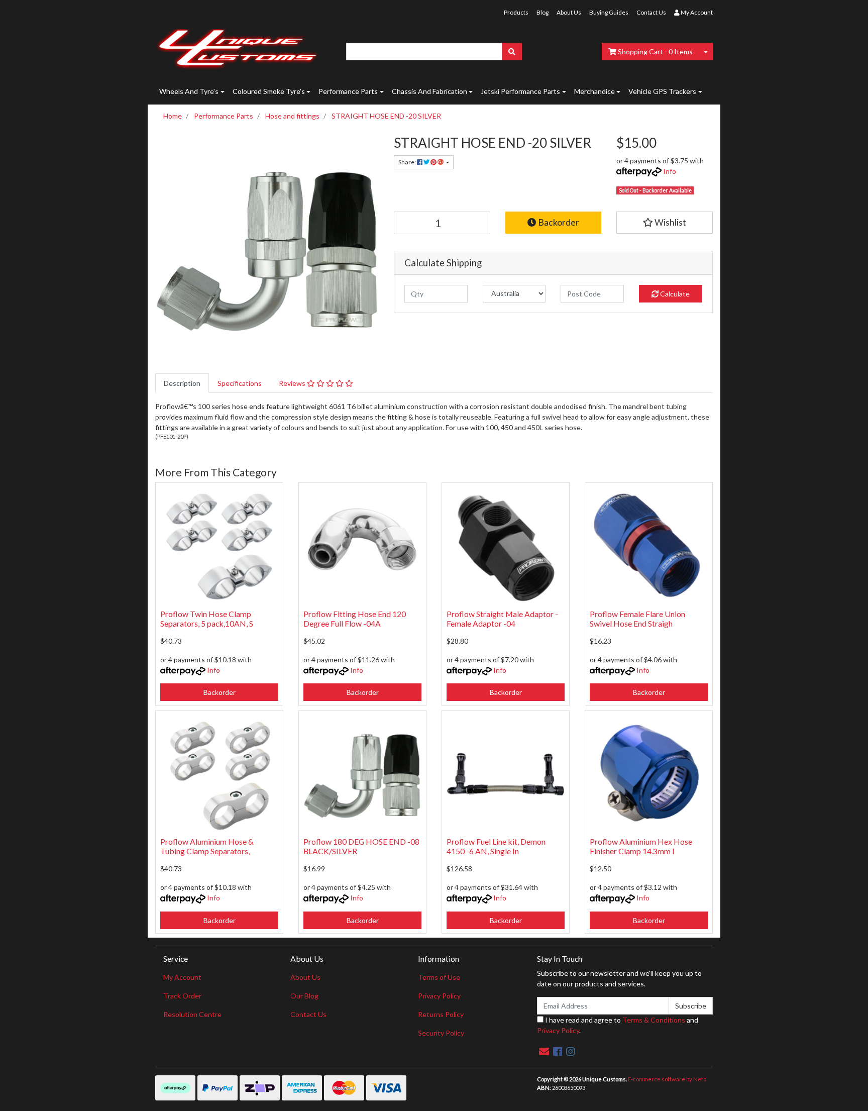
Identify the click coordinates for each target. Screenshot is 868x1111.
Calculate (674, 293)
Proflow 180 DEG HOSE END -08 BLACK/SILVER (361, 846)
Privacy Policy (439, 995)
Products (516, 12)
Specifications (240, 383)
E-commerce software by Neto (667, 1079)
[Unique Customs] (237, 46)
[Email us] (544, 1051)
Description (182, 383)
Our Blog (304, 995)
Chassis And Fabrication (429, 91)
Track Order (182, 995)
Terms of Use (439, 977)
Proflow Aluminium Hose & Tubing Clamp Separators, (207, 846)
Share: (407, 162)
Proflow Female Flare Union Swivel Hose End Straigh (637, 618)
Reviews (293, 383)
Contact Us (651, 12)
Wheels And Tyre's (189, 91)
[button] (664, 223)
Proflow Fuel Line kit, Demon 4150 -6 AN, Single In (496, 846)
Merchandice (594, 91)
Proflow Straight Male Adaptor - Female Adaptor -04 (502, 618)
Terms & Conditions (653, 1020)
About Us (569, 12)
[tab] (182, 383)
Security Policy (441, 1033)
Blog (542, 12)
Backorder (557, 222)
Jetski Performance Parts (520, 91)
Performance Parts (348, 91)
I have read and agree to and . (617, 1025)
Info (669, 171)
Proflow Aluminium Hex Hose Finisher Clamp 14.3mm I (641, 846)
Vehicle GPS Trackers (662, 91)
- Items (655, 51)
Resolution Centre (192, 1014)
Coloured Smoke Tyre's (269, 91)
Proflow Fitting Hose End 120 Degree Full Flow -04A (354, 618)
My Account (182, 977)
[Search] (512, 51)
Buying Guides (608, 12)
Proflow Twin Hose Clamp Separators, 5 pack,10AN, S (206, 618)
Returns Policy (441, 1014)
